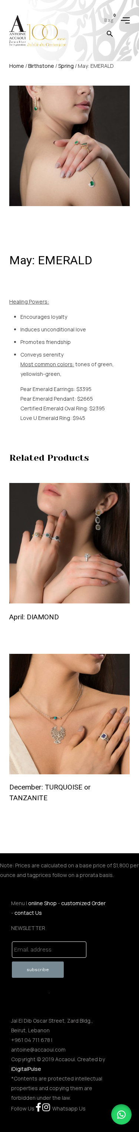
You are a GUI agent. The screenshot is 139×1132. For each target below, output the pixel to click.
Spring (66, 65)
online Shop (42, 903)
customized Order (83, 903)
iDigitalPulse (26, 1068)
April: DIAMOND (34, 617)
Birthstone (41, 65)
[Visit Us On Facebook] (38, 1108)
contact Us (28, 912)
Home (16, 65)
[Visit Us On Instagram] (46, 1108)
